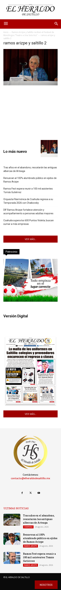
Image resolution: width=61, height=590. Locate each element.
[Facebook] (22, 493)
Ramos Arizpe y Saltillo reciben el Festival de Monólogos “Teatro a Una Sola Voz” (28, 34)
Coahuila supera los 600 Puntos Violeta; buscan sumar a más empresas (28, 222)
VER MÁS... (30, 239)
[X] (30, 493)
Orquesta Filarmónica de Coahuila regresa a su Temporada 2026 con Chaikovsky (28, 201)
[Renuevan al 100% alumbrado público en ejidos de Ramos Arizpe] (11, 539)
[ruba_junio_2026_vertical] (30, 300)
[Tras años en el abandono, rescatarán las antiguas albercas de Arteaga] (11, 520)
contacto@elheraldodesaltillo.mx (30, 478)
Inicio (5, 32)
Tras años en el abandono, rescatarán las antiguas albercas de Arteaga (30, 169)
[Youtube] (39, 493)
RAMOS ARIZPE (30, 546)
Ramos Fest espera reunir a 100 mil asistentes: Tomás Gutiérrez (28, 190)
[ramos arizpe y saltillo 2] (30, 84)
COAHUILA (28, 527)
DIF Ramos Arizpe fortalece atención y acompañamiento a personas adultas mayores (28, 211)
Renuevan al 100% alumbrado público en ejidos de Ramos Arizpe (30, 180)
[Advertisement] (30, 112)
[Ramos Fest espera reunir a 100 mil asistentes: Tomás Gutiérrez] (11, 558)
